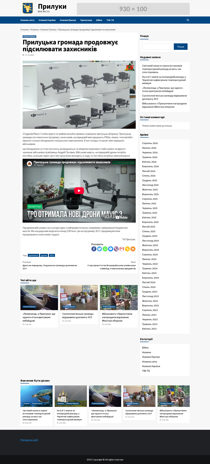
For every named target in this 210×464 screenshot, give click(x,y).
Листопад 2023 (150, 296)
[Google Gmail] (121, 248)
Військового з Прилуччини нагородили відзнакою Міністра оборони (117, 317)
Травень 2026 (149, 157)
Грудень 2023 (149, 291)
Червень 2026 (150, 152)
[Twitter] (99, 248)
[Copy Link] (127, 248)
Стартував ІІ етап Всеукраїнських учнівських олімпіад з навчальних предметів (111, 265)
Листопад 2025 (150, 185)
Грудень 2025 (149, 180)
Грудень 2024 (149, 236)
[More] (132, 248)
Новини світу (27, 20)
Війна (99, 20)
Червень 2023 (150, 319)
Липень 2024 (149, 259)
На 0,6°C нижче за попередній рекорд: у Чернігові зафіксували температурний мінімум (164, 80)
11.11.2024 (29, 55)
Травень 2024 (149, 268)
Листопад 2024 (150, 240)
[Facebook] (93, 248)
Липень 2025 (149, 203)
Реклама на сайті (29, 440)
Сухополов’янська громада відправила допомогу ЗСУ (77, 315)
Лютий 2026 (148, 171)
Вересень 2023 (150, 305)
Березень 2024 (150, 277)
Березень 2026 (150, 166)
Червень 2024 (150, 263)
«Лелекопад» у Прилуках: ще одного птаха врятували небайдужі (39, 317)
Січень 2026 (148, 175)
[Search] (188, 20)
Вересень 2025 (150, 194)
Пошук (144, 36)
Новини (35, 29)
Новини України (47, 20)
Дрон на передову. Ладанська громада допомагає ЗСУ (50, 265)
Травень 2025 (149, 212)
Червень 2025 (150, 208)
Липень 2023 (149, 314)
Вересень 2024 (150, 249)
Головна (24, 29)
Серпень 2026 (150, 143)
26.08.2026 (28, 423)
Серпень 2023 (150, 310)
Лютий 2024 (148, 282)
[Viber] (116, 248)
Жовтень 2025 (150, 189)
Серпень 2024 (150, 254)
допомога (33, 255)
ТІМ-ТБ (110, 20)
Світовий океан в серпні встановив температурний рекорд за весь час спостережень (162, 68)
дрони (44, 255)
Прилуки (52, 6)
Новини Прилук (68, 20)
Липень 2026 (149, 147)
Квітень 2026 (149, 161)
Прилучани (86, 20)
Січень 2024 (148, 287)
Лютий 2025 (148, 226)
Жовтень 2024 (150, 245)
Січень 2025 (148, 231)
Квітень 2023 (149, 328)
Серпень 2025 (150, 198)
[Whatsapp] (105, 248)
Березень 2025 (150, 222)
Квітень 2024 (149, 273)
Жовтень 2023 (150, 301)
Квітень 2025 (149, 217)
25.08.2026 (28, 324)
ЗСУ (52, 255)
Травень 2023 (149, 324)
